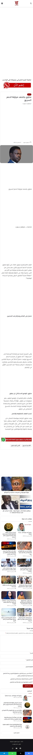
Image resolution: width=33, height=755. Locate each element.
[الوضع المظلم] (31, 4)
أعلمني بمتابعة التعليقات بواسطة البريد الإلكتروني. (21, 679)
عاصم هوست (15, 744)
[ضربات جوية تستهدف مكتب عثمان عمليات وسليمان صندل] (8, 563)
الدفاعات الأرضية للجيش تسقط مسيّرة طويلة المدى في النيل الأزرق (8, 619)
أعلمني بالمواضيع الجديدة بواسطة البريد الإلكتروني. (21, 682)
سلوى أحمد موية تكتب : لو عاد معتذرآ (13, 695)
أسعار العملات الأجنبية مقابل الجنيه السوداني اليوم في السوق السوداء (25, 619)
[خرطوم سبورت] (16, 3)
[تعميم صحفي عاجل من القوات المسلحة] (8, 580)
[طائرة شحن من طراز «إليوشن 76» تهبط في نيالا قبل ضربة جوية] (24, 546)
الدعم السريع (26, 445)
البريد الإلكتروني (29, 660)
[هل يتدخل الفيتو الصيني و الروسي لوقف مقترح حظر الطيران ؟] (24, 563)
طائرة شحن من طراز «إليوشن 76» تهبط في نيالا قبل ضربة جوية (25, 553)
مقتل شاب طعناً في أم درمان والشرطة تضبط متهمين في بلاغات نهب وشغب (9, 553)
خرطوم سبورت (26, 142)
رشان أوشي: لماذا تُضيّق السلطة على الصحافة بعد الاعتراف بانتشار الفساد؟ (26, 602)
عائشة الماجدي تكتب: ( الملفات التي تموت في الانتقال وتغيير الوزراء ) (9, 602)
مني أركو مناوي (15, 445)
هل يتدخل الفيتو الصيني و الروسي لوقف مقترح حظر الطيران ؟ (26, 570)
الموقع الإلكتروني (29, 666)
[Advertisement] (16, 25)
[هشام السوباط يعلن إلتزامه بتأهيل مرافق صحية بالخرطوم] (24, 580)
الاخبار (29, 94)
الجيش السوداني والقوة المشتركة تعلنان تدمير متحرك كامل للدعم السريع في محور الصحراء (12, 704)
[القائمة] (2, 4)
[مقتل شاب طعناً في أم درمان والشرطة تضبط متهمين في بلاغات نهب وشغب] (8, 546)
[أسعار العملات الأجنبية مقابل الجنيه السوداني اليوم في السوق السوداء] (24, 612)
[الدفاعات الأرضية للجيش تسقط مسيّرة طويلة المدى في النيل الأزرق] (8, 612)
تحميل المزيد (16, 733)
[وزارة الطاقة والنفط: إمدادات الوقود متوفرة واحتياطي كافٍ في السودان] (27, 727)
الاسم (31, 653)
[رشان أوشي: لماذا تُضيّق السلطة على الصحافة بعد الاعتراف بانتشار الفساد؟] (24, 595)
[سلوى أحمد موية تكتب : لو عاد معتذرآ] (24, 527)
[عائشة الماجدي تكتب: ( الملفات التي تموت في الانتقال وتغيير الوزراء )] (8, 595)
